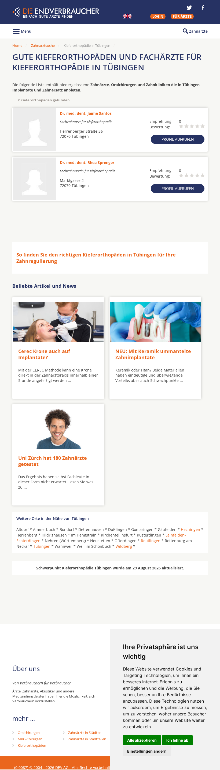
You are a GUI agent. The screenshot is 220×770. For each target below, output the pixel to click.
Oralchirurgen (29, 732)
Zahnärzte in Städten (84, 732)
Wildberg (124, 546)
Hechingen (190, 529)
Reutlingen (150, 540)
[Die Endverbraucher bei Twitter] (189, 7)
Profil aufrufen (178, 139)
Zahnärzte (198, 31)
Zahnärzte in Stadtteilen (87, 739)
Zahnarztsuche (43, 45)
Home (17, 45)
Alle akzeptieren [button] (142, 740)
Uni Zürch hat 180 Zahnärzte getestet (52, 461)
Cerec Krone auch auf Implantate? (44, 354)
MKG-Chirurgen (30, 739)
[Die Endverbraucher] (56, 12)
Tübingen (41, 546)
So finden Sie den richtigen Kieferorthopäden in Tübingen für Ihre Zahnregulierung (96, 257)
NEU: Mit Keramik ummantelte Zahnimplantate (153, 354)
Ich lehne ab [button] (177, 740)
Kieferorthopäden (32, 745)
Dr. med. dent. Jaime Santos (86, 113)
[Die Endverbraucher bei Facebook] (203, 7)
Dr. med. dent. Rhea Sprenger (87, 162)
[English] (127, 16)
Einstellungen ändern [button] (147, 751)
